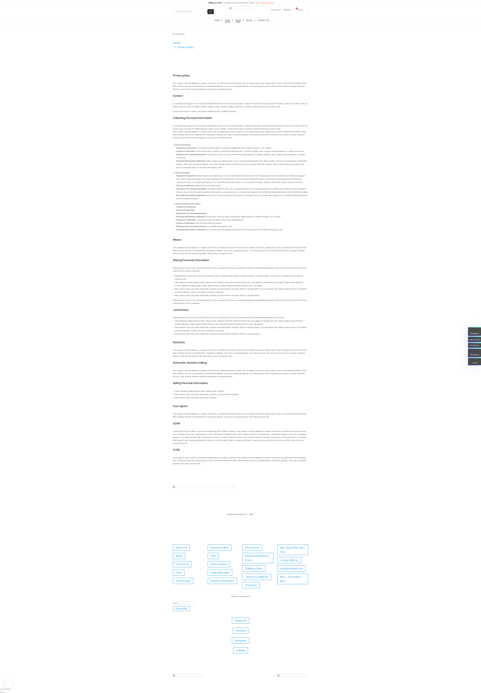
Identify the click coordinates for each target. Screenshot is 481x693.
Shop (227, 21)
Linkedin (240, 650)
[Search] (211, 11)
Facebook (240, 620)
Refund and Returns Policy (257, 558)
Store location (218, 564)
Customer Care (254, 539)
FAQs (179, 572)
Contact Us (263, 20)
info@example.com (291, 568)
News (179, 555)
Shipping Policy (254, 568)
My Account (252, 547)
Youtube (240, 630)
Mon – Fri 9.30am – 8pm (291, 579)
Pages (238, 21)
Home (216, 20)
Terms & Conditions (256, 576)
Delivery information (222, 580)
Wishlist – (288, 10)
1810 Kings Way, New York (292, 549)
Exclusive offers (219, 547)
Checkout (251, 585)
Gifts (213, 555)
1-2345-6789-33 (289, 560)
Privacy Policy (186, 47)
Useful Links (183, 539)
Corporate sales (219, 572)
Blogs (249, 20)
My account (276, 10)
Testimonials (183, 580)
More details (267, 3)
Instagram (241, 640)
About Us (181, 547)
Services (215, 539)
